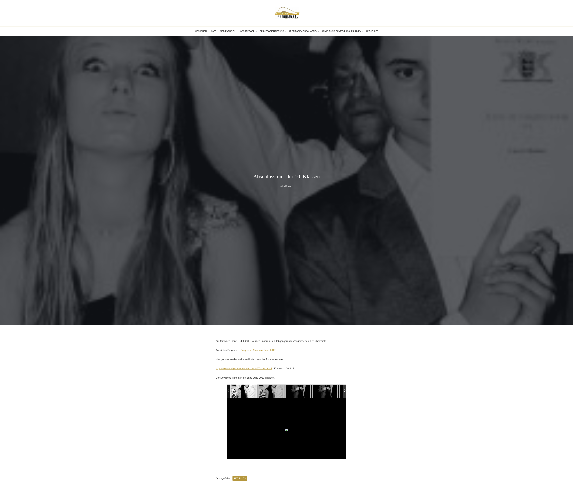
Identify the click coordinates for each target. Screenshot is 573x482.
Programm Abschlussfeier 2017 (258, 350)
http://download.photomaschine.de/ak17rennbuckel (244, 368)
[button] (207, 31)
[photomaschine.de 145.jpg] (297, 391)
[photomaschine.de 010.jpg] (243, 391)
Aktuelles (372, 31)
